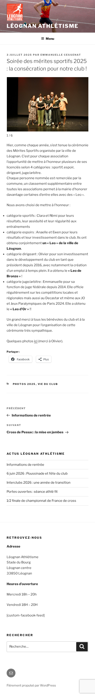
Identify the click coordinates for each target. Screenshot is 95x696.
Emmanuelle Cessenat (60, 54)
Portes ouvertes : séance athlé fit (32, 492)
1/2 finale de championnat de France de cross (41, 501)
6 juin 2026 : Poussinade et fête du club (37, 473)
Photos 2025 (24, 384)
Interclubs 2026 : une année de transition (38, 483)
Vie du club (48, 384)
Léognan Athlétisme (42, 26)
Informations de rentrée (25, 465)
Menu (50, 38)
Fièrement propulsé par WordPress (31, 685)
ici (36, 341)
